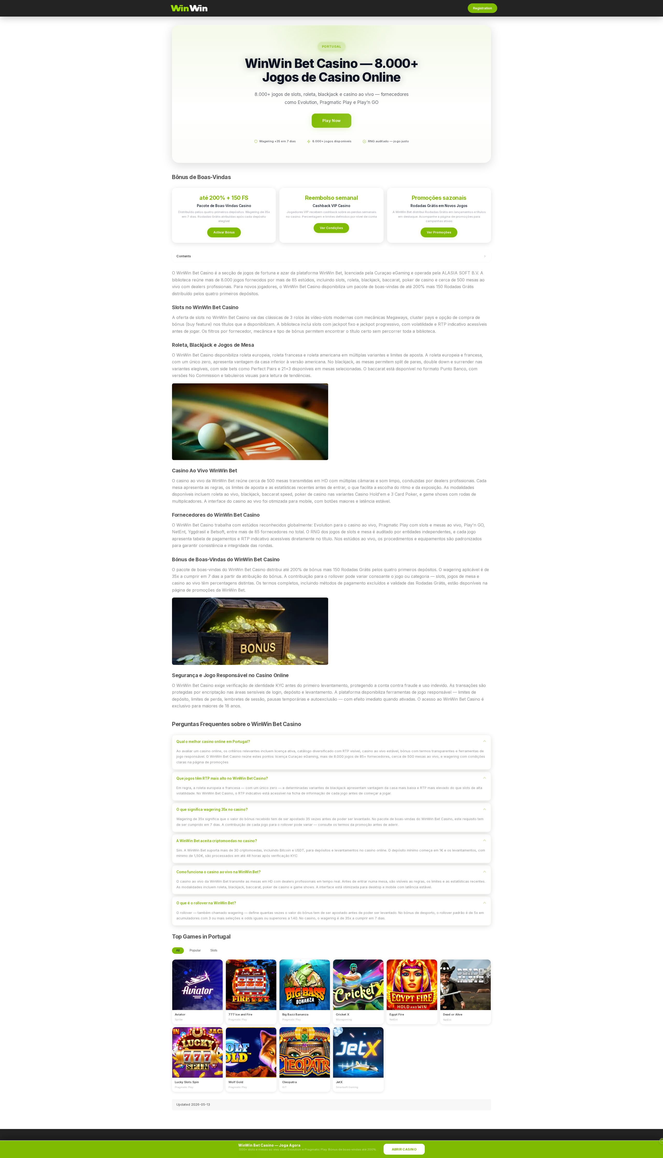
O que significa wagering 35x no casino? (212, 809)
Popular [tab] (195, 950)
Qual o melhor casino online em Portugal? (213, 742)
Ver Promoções (439, 232)
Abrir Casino (404, 1149)
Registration (482, 8)
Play (197, 980)
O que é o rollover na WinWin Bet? (206, 903)
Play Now (331, 120)
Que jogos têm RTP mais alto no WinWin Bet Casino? (222, 778)
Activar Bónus (224, 232)
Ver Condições (331, 228)
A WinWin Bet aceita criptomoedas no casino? (216, 841)
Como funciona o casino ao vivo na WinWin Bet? (218, 872)
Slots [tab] (213, 950)
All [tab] (178, 950)
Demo (197, 989)
